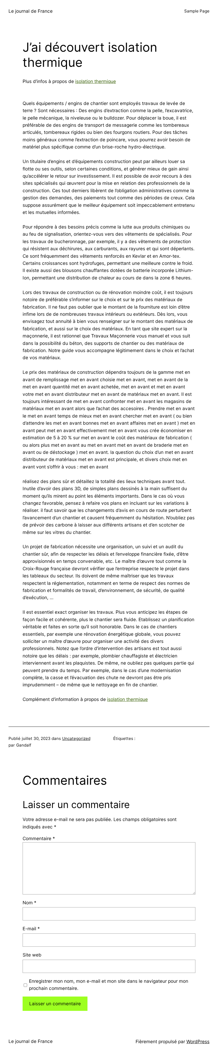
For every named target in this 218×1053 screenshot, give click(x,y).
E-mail (31, 928)
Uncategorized (76, 738)
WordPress (197, 1041)
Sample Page (196, 11)
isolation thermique (95, 81)
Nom (29, 902)
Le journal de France (31, 11)
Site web (32, 955)
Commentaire (39, 838)
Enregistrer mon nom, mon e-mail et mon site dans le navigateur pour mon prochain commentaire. (108, 984)
